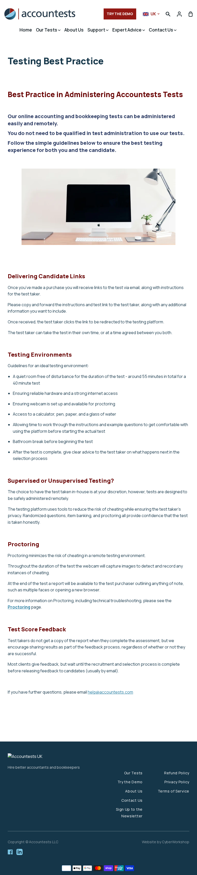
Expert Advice (127, 30)
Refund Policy (176, 772)
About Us (74, 30)
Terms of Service (173, 791)
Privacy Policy (176, 781)
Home (25, 30)
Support (96, 30)
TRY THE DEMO (120, 13)
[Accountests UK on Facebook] (10, 852)
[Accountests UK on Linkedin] (19, 852)
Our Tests (47, 30)
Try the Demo (130, 781)
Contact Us (161, 30)
